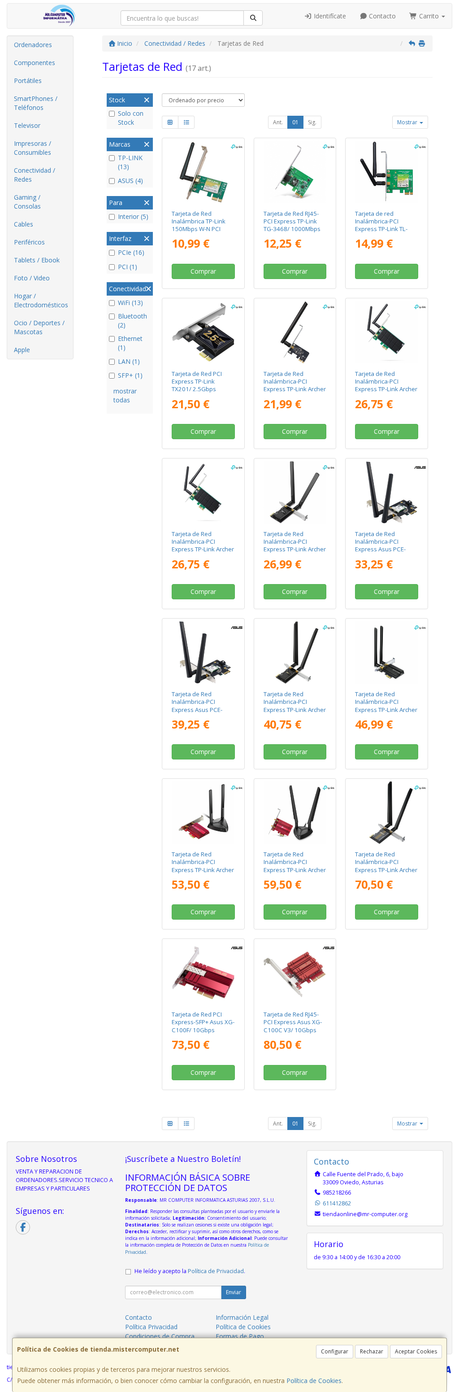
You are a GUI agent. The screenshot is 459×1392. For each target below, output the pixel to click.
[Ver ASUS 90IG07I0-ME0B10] (386, 492)
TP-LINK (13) (130, 162)
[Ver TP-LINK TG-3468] (294, 172)
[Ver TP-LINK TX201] (203, 332)
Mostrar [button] (408, 122)
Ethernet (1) (130, 343)
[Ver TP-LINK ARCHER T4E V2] (203, 492)
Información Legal (242, 1317)
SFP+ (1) (130, 375)
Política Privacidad (151, 1326)
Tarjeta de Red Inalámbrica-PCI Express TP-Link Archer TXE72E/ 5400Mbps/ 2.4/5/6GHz (295, 709)
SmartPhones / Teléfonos (35, 103)
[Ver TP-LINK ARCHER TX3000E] (203, 812)
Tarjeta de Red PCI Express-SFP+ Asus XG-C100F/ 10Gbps (203, 1022)
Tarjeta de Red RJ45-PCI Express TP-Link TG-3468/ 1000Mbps (292, 221)
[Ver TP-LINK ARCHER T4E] (386, 332)
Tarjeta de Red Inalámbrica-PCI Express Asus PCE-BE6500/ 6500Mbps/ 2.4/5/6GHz (200, 709)
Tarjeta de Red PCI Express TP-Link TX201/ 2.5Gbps (197, 381)
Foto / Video (32, 278)
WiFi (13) (130, 302)
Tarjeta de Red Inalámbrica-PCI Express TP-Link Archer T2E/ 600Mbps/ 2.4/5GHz (295, 389)
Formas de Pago (240, 1336)
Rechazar (371, 1351)
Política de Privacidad (216, 1271)
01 (295, 122)
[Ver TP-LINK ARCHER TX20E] (294, 492)
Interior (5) (133, 216)
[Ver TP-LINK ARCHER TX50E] (386, 652)
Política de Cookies (314, 1380)
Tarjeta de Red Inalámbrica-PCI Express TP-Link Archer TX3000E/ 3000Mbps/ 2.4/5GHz (203, 869)
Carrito (429, 16)
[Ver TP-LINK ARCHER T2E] (294, 332)
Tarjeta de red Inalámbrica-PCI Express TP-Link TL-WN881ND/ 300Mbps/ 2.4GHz (385, 229)
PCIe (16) (131, 252)
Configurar (334, 1351)
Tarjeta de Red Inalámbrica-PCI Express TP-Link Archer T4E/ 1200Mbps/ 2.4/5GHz (386, 389)
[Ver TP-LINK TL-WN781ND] (203, 172)
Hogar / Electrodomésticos (41, 300)
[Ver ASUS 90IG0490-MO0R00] (203, 973)
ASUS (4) (130, 180)
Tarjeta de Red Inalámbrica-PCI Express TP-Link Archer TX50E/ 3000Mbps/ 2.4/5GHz (386, 709)
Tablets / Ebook (37, 260)
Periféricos (29, 242)
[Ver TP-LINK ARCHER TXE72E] (294, 652)
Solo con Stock (130, 118)
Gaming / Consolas (27, 201)
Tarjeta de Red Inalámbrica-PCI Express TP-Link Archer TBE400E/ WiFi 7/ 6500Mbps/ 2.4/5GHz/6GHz (386, 873)
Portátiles (28, 80)
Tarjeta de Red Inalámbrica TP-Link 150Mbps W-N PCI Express (198, 225)
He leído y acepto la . (189, 1271)
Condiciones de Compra (160, 1336)
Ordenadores (33, 44)
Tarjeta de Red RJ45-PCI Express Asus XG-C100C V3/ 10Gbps (293, 1022)
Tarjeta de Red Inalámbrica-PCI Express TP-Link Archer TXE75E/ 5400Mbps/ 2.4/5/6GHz (295, 869)
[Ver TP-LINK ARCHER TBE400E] (386, 812)
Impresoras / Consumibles (32, 148)
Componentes (34, 62)
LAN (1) (129, 361)
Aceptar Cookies (416, 1351)
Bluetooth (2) (132, 320)
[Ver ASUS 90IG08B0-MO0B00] (294, 973)
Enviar (233, 1292)
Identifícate (329, 16)
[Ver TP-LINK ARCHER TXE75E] (294, 812)
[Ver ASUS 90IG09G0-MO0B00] (203, 652)
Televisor (27, 125)
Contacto (381, 16)
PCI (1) (127, 266)
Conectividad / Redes (34, 174)
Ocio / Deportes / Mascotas (39, 327)
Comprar (203, 271)
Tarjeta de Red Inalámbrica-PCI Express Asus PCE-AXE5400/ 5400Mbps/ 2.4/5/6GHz (385, 549)
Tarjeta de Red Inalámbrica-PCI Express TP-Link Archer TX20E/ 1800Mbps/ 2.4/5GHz (295, 549)
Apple (22, 349)
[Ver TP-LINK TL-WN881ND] (386, 172)
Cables (23, 224)
